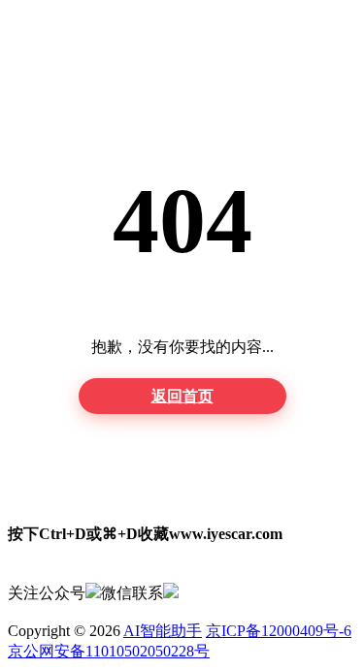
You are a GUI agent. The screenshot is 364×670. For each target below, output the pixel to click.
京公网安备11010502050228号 (109, 651)
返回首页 (182, 396)
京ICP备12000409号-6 (278, 630)
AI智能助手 (162, 630)
